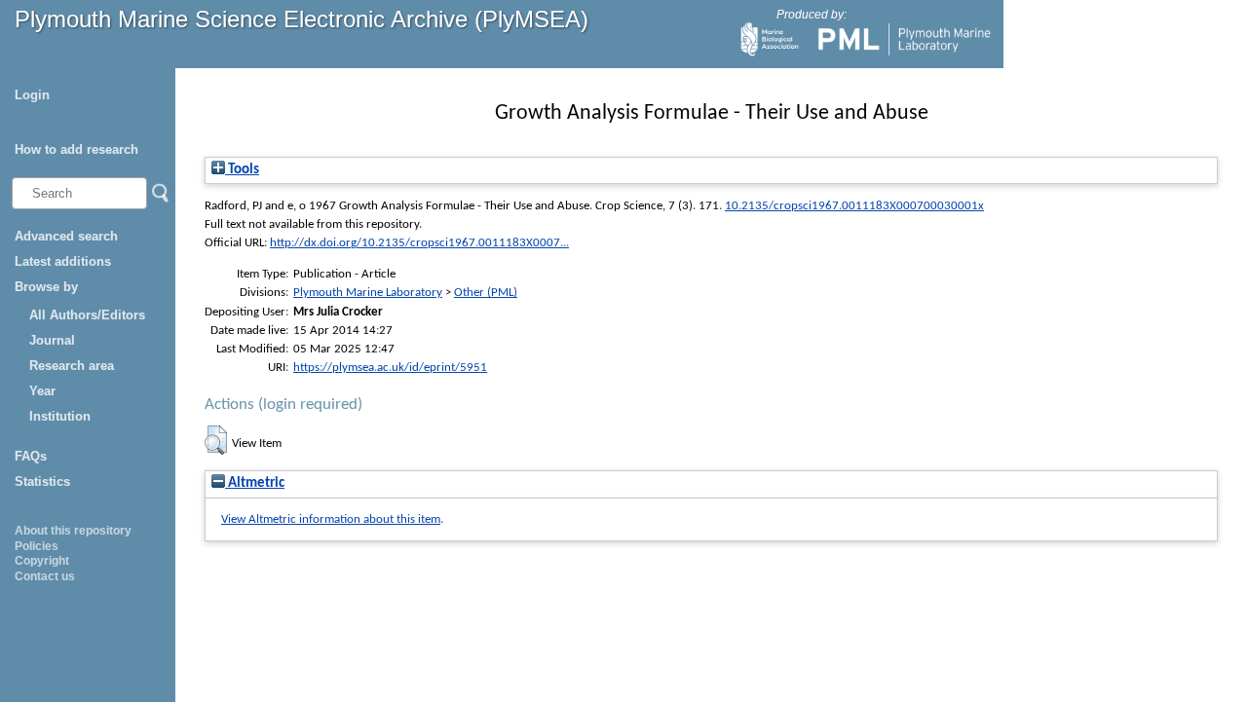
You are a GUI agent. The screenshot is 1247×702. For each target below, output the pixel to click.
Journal (52, 340)
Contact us (45, 576)
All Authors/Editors (87, 315)
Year (42, 391)
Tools (242, 170)
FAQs (31, 456)
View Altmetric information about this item (330, 519)
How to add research (76, 149)
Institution (60, 416)
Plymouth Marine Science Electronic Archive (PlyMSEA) (301, 19)
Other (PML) (485, 292)
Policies (36, 546)
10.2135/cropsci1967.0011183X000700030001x (854, 206)
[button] (216, 440)
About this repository (73, 530)
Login (32, 95)
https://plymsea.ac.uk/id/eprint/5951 (390, 367)
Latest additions (63, 261)
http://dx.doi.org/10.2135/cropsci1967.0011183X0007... (419, 243)
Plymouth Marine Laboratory (367, 292)
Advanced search (66, 236)
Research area (71, 365)
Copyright (42, 561)
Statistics (42, 481)
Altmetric (254, 483)
